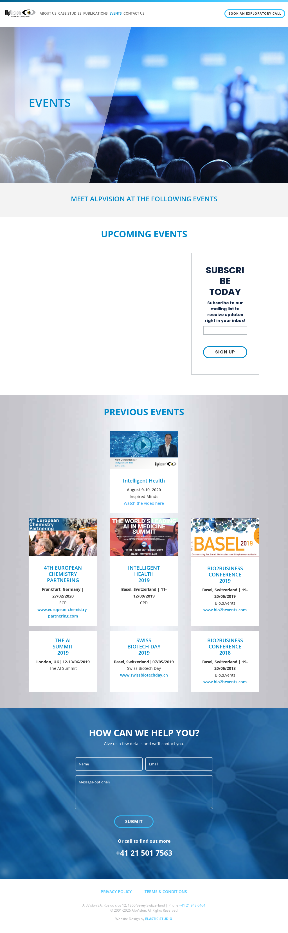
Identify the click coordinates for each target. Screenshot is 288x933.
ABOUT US (48, 14)
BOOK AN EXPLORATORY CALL (254, 13)
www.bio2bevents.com (225, 609)
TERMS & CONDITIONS (166, 891)
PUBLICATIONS (95, 14)
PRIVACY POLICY (116, 891)
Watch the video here (144, 503)
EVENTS (115, 14)
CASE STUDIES (70, 14)
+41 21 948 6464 (192, 905)
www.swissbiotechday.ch (144, 675)
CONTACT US (134, 14)
